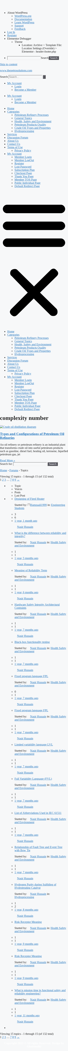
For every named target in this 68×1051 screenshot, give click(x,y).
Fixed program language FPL (31, 676)
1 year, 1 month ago (26, 520)
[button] (34, 259)
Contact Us (13, 144)
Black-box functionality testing (32, 642)
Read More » (7, 460)
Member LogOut (24, 160)
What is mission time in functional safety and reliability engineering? (40, 992)
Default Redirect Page (27, 186)
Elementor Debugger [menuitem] (19, 38)
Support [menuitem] (19, 25)
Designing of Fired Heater (29, 498)
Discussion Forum (17, 137)
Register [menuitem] (12, 35)
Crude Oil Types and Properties (33, 127)
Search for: (6, 463)
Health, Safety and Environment (33, 121)
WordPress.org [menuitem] (23, 15)
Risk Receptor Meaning (28, 921)
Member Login (23, 156)
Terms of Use (15, 147)
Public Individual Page (27, 182)
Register (19, 163)
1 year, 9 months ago (26, 943)
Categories (13, 111)
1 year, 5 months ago (26, 558)
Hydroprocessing (24, 131)
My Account (14, 83)
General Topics (23, 118)
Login (18, 86)
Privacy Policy (23, 150)
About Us (12, 140)
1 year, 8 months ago (26, 909)
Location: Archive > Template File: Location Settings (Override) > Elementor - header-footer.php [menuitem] (42, 48)
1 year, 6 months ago (26, 592)
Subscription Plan (25, 169)
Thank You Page (24, 176)
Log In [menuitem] (11, 32)
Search (45, 57)
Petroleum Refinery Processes (32, 114)
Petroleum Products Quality (30, 124)
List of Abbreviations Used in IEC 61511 (38, 812)
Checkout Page (23, 173)
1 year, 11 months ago (27, 1015)
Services (12, 134)
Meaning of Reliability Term (31, 570)
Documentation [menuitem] (23, 19)
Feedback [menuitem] (20, 28)
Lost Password (23, 166)
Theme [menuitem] (18, 41)
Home (10, 108)
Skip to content (8, 64)
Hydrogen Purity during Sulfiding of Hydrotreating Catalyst (35, 886)
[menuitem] (37, 12)
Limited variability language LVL (34, 744)
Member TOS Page (26, 179)
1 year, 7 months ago (26, 629)
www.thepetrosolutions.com (16, 70)
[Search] (44, 77)
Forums (13, 470)
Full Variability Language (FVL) (33, 778)
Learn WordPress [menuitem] (24, 22)
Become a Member (25, 89)
